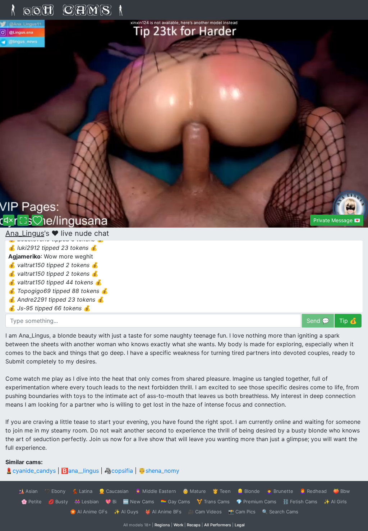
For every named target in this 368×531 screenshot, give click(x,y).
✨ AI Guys (126, 511)
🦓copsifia (118, 470)
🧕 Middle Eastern (155, 491)
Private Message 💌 (336, 220)
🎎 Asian (28, 491)
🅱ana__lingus (80, 470)
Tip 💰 (348, 320)
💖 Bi (110, 501)
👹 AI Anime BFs (163, 511)
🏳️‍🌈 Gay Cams (175, 501)
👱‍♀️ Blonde (248, 491)
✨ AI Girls (335, 501)
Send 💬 (318, 320)
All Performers (217, 524)
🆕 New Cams (138, 501)
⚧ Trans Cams (213, 501)
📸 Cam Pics (242, 511)
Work (178, 524)
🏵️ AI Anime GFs (88, 511)
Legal (240, 524)
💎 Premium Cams (256, 501)
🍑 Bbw (341, 491)
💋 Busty (58, 501)
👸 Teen (221, 491)
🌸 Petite (31, 501)
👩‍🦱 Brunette (279, 491)
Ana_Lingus (24, 233)
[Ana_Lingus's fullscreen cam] (23, 220)
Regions (162, 524)
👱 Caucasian (114, 491)
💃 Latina (82, 491)
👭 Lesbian (86, 501)
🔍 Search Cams (280, 511)
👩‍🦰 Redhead (313, 491)
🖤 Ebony (54, 491)
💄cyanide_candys (30, 470)
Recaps (194, 524)
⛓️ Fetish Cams (300, 501)
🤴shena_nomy (158, 470)
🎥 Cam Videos (205, 511)
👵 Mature (194, 491)
